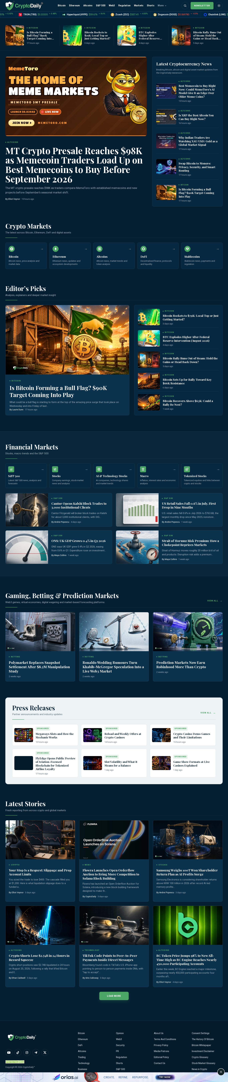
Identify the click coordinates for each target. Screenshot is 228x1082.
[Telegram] (35, 1052)
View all (212, 600)
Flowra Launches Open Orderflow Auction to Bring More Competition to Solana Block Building (111, 874)
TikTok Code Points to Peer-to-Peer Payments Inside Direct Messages (110, 957)
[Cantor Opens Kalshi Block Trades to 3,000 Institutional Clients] (27, 510)
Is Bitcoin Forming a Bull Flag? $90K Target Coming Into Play (39, 36)
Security (120, 1045)
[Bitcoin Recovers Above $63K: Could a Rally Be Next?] (149, 402)
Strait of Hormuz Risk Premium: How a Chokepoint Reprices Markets (190, 543)
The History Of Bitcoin (203, 1039)
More (161, 5)
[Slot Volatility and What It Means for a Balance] (92, 763)
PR (117, 1051)
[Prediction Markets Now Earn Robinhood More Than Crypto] (187, 631)
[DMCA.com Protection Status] (15, 1062)
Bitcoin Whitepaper (201, 1045)
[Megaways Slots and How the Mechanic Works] (23, 735)
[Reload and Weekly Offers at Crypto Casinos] (92, 735)
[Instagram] (26, 1052)
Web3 (112, 5)
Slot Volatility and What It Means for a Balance (120, 763)
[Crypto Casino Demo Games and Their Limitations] (161, 735)
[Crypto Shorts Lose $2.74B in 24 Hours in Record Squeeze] (40, 925)
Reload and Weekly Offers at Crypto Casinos (122, 735)
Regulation (124, 5)
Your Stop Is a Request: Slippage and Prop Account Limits (40, 872)
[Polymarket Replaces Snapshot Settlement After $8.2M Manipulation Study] (40, 631)
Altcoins (88, 5)
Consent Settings (200, 1033)
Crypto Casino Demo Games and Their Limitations (191, 735)
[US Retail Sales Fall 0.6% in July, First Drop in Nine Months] (137, 510)
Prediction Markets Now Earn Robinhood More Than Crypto (181, 664)
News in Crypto (199, 1069)
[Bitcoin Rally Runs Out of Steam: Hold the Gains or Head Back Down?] (181, 35)
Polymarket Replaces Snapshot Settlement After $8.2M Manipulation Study (39, 666)
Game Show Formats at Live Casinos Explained (191, 763)
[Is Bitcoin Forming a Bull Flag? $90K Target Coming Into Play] (14, 35)
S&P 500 (100, 5)
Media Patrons (161, 1051)
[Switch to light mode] (219, 5)
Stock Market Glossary (203, 1063)
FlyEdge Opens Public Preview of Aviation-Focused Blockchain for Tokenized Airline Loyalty (55, 763)
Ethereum (74, 5)
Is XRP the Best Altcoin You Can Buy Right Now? (196, 117)
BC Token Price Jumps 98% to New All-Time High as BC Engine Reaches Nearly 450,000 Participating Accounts (186, 959)
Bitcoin (62, 5)
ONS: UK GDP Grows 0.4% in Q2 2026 (78, 541)
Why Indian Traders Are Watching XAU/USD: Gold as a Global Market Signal (198, 141)
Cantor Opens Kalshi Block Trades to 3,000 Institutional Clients (78, 505)
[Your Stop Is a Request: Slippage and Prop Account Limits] (40, 839)
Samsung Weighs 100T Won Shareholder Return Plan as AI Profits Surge (187, 872)
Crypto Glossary (200, 1057)
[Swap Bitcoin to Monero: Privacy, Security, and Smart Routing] (166, 166)
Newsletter (202, 5)
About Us (158, 1033)
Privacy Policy (161, 1045)
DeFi (80, 1045)
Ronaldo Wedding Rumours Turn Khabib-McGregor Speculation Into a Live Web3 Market (113, 666)
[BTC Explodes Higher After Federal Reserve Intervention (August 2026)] (126, 35)
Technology (84, 1063)
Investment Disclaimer (203, 1051)
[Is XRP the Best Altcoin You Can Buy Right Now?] (166, 116)
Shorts (150, 5)
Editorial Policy (161, 1057)
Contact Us (159, 1063)
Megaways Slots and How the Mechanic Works (55, 735)
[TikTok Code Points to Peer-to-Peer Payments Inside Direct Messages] (114, 925)
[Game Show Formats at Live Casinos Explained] (161, 763)
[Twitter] (44, 1052)
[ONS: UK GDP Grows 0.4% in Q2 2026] (27, 547)
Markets (138, 5)
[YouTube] (8, 1052)
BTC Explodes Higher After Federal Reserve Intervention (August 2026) (151, 38)
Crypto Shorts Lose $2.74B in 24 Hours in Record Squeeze (39, 957)
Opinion (120, 1033)
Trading (82, 1057)
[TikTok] (17, 1052)
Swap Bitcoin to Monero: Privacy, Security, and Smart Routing (197, 166)
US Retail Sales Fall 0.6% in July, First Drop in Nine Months (189, 505)
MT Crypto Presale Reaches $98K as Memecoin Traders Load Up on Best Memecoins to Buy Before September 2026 (74, 164)
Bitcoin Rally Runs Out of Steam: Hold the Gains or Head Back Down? (207, 36)
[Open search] (185, 5)
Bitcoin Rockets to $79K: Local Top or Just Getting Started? (97, 35)
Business (82, 1069)
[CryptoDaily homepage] (24, 5)
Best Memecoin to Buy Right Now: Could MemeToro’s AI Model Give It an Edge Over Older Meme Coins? (197, 91)
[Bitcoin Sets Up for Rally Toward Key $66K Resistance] (149, 381)
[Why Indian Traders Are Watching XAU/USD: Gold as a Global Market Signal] (166, 140)
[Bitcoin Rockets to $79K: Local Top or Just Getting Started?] (72, 35)
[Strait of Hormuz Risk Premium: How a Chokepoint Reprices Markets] (137, 547)
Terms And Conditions (165, 1039)
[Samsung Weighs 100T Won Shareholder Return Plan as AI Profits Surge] (187, 839)
